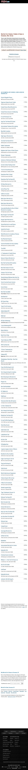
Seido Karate (4, 468)
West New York (13, 692)
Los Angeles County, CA (7, 751)
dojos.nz (19, 768)
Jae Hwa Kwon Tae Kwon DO (7, 516)
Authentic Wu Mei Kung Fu (7, 579)
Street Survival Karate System (8, 282)
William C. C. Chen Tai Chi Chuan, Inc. (9, 560)
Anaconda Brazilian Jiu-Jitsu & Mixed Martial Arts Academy (9, 209)
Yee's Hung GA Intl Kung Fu (7, 410)
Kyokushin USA (4, 550)
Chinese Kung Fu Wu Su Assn (7, 478)
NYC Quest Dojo (4, 301)
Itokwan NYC (4, 354)
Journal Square (16, 691)
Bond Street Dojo (5, 335)
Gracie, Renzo (4, 287)
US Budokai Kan (4, 444)
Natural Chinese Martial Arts (8, 258)
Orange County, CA (6, 755)
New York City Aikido (5, 292)
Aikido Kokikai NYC (5, 311)
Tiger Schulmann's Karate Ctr (8, 492)
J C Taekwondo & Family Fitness (8, 253)
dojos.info (6, 766)
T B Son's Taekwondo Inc (6, 349)
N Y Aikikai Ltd (4, 391)
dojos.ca (20, 766)
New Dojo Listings (6, 744)
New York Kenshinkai (5, 386)
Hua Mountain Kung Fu (6, 239)
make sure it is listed (11, 696)
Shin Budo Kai (4, 296)
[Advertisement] (14, 18)
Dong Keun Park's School (6, 174)
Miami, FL (16, 744)
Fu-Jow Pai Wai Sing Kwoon (7, 420)
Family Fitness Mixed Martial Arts (9, 107)
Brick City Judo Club (5, 502)
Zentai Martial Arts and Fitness (8, 224)
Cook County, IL (5, 759)
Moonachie (8, 692)
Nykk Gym (3, 316)
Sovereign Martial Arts (6, 531)
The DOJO (3, 248)
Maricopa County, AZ (6, 757)
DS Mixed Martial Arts (6, 184)
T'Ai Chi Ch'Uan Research (7, 170)
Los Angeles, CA (17, 746)
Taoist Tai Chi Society (6, 306)
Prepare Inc (3, 382)
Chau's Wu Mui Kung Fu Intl (7, 367)
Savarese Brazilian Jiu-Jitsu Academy (9, 244)
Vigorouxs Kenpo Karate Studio (8, 102)
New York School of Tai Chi (7, 268)
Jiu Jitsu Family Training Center (8, 165)
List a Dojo (21, 731)
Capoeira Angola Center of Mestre (9, 449)
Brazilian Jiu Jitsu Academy (7, 454)
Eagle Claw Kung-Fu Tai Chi (7, 459)
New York (11, 742)
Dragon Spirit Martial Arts (7, 219)
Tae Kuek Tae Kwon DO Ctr (7, 141)
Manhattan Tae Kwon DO (7, 415)
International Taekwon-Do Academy (9, 126)
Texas (11, 744)
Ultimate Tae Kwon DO (6, 497)
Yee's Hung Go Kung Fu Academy (8, 372)
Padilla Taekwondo (5, 145)
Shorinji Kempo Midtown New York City (10, 277)
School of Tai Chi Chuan (6, 272)
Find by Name (5, 740)
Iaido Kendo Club (5, 430)
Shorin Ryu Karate (5, 425)
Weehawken (22, 691)
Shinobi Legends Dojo (6, 487)
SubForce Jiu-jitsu (5, 194)
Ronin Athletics (4, 330)
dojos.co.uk (12, 766)
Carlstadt (5, 691)
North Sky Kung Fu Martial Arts (8, 377)
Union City (10, 691)
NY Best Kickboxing (5, 321)
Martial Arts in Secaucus (14, 54)
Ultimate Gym (4, 521)
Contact (17, 733)
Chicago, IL (16, 742)
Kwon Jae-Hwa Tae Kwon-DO (7, 512)
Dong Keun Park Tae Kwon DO (8, 179)
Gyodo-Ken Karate (5, 229)
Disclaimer (10, 733)
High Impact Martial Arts (7, 136)
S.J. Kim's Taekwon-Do (6, 406)
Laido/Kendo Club (5, 434)
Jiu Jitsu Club (4, 439)
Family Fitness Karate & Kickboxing (9, 112)
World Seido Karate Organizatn (8, 473)
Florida (11, 740)
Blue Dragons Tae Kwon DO (7, 215)
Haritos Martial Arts (5, 507)
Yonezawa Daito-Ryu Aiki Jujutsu (8, 401)
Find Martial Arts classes (5, 683)
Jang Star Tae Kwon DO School (8, 121)
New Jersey (12, 746)
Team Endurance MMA (6, 340)
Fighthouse (3, 396)
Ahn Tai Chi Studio (5, 564)
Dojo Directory (13, 731)
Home (6, 731)
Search (23, 607)
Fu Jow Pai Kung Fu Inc (6, 117)
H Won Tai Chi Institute (6, 483)
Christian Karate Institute (7, 555)
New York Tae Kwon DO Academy (8, 263)
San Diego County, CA (6, 753)
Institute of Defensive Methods (8, 160)
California (11, 738)
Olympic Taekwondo (5, 155)
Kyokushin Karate (5, 574)
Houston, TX (17, 738)
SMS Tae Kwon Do (5, 345)
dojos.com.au (9, 768)
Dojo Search (5, 738)
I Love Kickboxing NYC (6, 325)
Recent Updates (5, 746)
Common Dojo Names (6, 742)
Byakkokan (3, 540)
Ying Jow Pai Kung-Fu (6, 463)
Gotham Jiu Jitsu (5, 536)
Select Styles (23, 50)
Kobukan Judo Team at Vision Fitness (9, 150)
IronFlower (3, 569)
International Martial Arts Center (9, 545)
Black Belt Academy (5, 131)
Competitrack (4, 526)
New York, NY (17, 740)
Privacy (4, 733)
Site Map (23, 733)
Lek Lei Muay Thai (5, 189)
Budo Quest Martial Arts (6, 198)
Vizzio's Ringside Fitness (6, 97)
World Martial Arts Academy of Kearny (10, 234)
